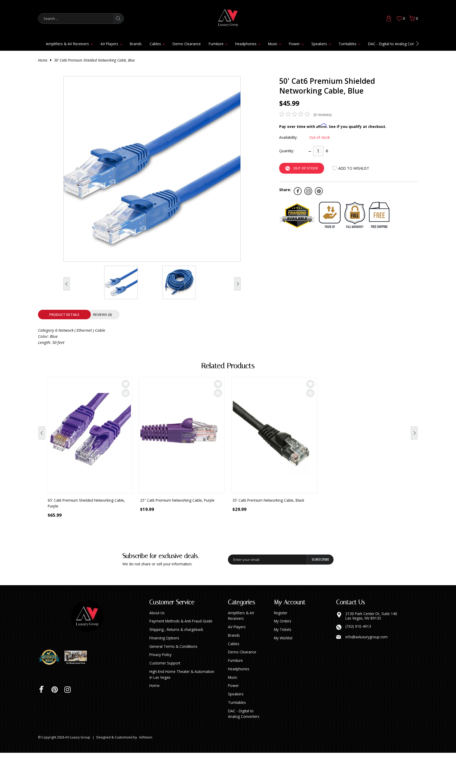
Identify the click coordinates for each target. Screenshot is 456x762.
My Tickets (282, 638)
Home (43, 60)
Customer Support (164, 672)
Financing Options (164, 647)
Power (294, 43)
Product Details (64, 314)
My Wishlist (283, 647)
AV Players (109, 43)
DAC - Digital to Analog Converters (397, 43)
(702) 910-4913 (358, 635)
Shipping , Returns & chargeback (176, 638)
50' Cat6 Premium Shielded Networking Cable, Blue (94, 60)
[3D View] (77, 666)
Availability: (288, 137)
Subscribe (320, 568)
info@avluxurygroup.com (366, 646)
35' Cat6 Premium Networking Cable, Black (268, 500)
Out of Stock (305, 168)
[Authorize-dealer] (51, 666)
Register (280, 622)
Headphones (245, 43)
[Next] (414, 436)
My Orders (282, 630)
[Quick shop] (126, 393)
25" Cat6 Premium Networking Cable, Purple (177, 500)
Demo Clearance (187, 43)
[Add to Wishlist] (126, 384)
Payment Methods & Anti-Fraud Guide (180, 630)
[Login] (389, 18)
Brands (136, 43)
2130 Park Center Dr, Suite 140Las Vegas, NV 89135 (371, 625)
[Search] (118, 18)
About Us (157, 622)
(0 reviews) (323, 114)
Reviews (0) (102, 314)
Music (272, 43)
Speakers (319, 43)
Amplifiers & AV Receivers (67, 43)
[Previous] (42, 436)
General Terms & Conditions (173, 655)
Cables (155, 43)
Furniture (216, 43)
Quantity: (286, 150)
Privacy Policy (160, 663)
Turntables (348, 43)
